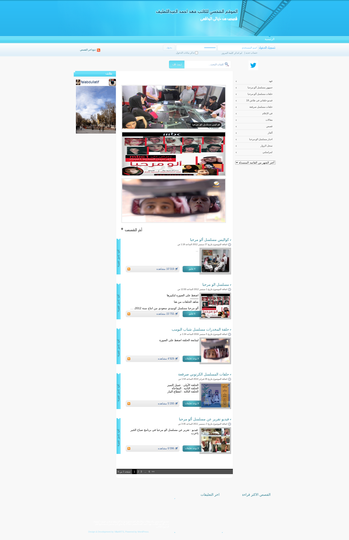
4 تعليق (192, 269)
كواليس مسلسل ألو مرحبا (209, 240)
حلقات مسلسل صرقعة (260, 106)
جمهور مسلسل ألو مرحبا (260, 87)
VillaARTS (119, 532)
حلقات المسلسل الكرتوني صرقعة (203, 374)
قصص (269, 126)
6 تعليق (192, 313)
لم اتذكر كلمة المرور (232, 53)
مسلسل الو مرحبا (215, 285)
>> (153, 471)
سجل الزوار (266, 145)
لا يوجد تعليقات (192, 358)
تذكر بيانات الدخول (185, 52)
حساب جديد (251, 52)
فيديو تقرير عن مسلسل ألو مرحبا (204, 419)
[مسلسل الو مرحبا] (215, 316)
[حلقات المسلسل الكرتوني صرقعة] (215, 406)
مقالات (269, 119)
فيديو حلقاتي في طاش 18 (259, 100)
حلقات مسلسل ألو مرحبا (260, 94)
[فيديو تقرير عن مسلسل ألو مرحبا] (215, 451)
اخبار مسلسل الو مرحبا (260, 139)
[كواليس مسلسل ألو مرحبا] (215, 271)
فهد (270, 81)
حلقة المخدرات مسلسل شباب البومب (200, 329)
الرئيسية (269, 39)
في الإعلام (267, 113)
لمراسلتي (267, 152)
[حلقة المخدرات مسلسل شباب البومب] (215, 361)
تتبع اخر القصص (88, 49)
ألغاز (270, 132)
